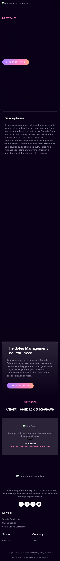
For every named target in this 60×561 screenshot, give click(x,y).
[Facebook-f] (21, 504)
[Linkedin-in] (33, 504)
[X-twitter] (38, 504)
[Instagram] (27, 504)
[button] (56, 5)
